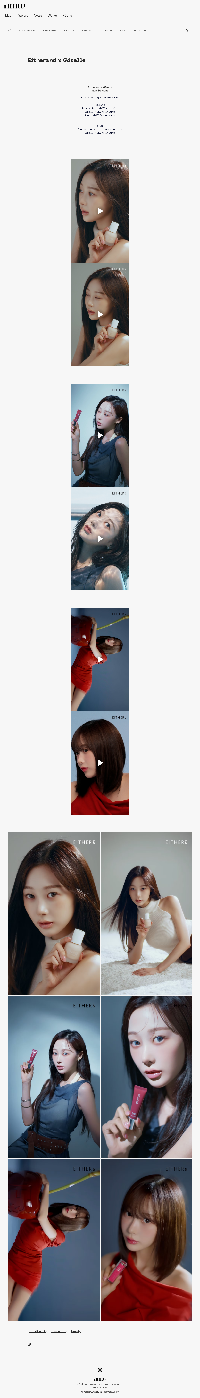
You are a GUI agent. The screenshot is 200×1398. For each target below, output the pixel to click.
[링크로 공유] (29, 1345)
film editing (69, 30)
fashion (108, 30)
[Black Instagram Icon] (100, 1370)
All (9, 30)
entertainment (139, 30)
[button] (187, 30)
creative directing (27, 30)
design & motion (89, 30)
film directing (49, 30)
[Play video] (100, 211)
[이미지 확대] (54, 913)
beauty (122, 30)
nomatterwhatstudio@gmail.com (100, 1392)
